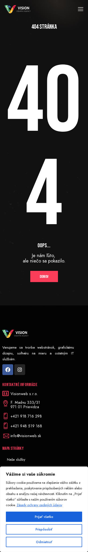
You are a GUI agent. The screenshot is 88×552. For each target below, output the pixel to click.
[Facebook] (7, 369)
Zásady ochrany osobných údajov (39, 505)
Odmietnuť (44, 542)
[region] (44, 509)
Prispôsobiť (44, 529)
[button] (80, 9)
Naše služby (16, 459)
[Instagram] (19, 369)
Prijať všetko (44, 516)
